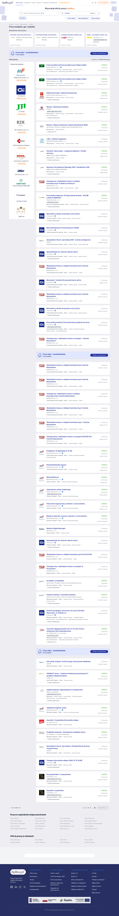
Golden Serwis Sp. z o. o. (53, 200)
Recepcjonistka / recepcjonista (59, 774)
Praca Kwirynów (89, 818)
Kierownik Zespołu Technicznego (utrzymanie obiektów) (69, 661)
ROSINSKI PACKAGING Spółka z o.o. (56, 141)
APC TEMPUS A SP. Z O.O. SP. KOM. (56, 633)
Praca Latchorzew (40, 821)
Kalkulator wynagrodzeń (50, 2)
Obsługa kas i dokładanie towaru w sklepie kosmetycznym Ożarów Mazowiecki (63, 395)
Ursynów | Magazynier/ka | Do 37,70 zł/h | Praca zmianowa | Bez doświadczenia (65, 630)
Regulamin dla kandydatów (38, 886)
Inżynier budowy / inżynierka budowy (61, 595)
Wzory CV (74, 876)
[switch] (99, 53)
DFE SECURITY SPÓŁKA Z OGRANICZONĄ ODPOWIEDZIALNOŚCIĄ (64, 127)
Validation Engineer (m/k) (56, 708)
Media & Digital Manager (56, 528)
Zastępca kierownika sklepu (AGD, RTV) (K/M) (64, 760)
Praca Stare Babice (16, 821)
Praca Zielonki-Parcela (66, 821)
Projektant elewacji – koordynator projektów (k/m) (66, 732)
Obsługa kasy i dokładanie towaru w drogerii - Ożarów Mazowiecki (68, 339)
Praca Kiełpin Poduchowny (18, 828)
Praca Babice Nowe (91, 821)
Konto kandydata (103, 2)
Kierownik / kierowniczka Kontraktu (21, 35)
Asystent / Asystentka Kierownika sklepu (62, 720)
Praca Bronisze (64, 828)
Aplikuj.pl (11, 24)
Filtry (23, 18)
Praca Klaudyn (14, 818)
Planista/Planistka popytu (56, 465)
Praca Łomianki (14, 826)
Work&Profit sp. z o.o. (52, 185)
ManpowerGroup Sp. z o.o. (54, 453)
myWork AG (50, 678)
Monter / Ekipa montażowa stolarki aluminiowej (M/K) (67, 125)
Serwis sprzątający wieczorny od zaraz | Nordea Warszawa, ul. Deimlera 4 (65, 612)
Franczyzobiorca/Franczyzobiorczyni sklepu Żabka (66, 65)
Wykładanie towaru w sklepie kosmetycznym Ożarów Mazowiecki (67, 267)
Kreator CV (39, 2)
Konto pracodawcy (56, 879)
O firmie (94, 873)
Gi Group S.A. (50, 216)
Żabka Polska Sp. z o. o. (53, 67)
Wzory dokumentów (77, 879)
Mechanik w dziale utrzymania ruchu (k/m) (63, 214)
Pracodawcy (27, 2)
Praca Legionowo (40, 842)
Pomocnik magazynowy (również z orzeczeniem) (66, 504)
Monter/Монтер (53, 477)
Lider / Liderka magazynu (56, 139)
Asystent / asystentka (55, 790)
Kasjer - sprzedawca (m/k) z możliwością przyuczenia (98, 35)
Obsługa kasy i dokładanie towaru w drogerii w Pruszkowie (65, 567)
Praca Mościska (39, 818)
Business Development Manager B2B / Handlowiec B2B (68, 167)
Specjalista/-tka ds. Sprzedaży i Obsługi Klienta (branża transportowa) (68, 747)
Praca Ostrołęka (89, 842)
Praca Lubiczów (40, 823)
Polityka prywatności (98, 879)
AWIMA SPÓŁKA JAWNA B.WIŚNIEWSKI (57, 155)
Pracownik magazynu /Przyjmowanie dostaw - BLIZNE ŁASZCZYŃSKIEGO (68, 196)
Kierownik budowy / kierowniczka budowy (47, 35)
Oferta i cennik (54, 873)
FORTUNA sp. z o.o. (52, 776)
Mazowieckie (23, 24)
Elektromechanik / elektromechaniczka (62, 93)
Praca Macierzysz (40, 826)
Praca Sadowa (89, 826)
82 (95, 808)
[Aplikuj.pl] (18, 872)
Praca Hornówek (65, 818)
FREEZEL (49, 109)
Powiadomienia (34, 889)
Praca (16, 24)
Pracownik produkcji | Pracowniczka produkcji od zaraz (68, 322)
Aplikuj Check (96, 883)
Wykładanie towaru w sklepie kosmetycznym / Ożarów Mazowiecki (68, 423)
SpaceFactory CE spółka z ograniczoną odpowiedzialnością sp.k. (64, 583)
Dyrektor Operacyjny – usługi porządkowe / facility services (66, 152)
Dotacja (94, 889)
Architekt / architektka (55, 581)
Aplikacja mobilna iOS (77, 889)
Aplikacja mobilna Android (78, 886)
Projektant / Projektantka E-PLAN (59, 451)
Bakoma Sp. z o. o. (52, 530)
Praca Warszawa (15, 840)
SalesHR (49, 242)
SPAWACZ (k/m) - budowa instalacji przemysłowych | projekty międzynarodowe (67, 675)
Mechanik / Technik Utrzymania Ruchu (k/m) (64, 280)
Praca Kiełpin (39, 828)
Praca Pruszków (15, 842)
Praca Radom (39, 840)
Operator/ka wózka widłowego (59, 490)
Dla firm (113, 2)
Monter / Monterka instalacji (57, 107)
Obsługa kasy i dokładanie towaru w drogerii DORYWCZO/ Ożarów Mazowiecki (69, 438)
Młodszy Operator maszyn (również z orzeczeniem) (67, 516)
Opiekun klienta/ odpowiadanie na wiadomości (65, 690)
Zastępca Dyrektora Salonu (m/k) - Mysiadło (72, 35)
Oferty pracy (19, 2)
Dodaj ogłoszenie (64, 2)
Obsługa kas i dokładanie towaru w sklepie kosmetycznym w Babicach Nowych (63, 182)
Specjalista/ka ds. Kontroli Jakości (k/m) (62, 252)
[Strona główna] (8, 2)
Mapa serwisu (96, 892)
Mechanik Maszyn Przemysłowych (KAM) (63, 228)
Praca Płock (63, 840)
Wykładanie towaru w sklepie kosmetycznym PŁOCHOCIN (69, 554)
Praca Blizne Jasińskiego (17, 823)
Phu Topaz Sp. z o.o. (52, 722)
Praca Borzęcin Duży (91, 828)
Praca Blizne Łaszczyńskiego (93, 823)
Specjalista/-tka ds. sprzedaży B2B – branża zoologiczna (69, 240)
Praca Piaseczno (65, 842)
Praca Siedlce (89, 840)
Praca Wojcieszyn (65, 823)
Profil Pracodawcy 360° (57, 876)
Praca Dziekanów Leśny (67, 826)
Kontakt (94, 876)
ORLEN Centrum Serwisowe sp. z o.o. (57, 95)
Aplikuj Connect (96, 886)
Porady (33, 2)
